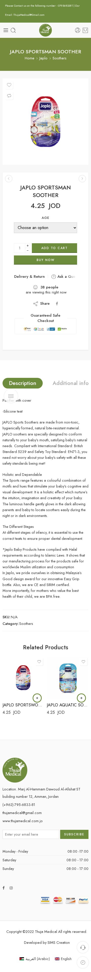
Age (46, 218)
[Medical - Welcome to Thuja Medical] (45, 30)
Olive (16, 683)
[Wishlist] (9, 85)
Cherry (16, 691)
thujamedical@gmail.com (22, 812)
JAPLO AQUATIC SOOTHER (67, 705)
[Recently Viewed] (82, 962)
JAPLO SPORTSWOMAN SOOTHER (23, 705)
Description (22, 383)
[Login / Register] (78, 30)
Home (29, 58)
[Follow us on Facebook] (4, 888)
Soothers (59, 58)
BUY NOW (46, 260)
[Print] (45, 121)
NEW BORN (16, 676)
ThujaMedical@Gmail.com (28, 15)
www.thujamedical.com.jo (23, 820)
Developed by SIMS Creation (47, 942)
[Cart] (85, 30)
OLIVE (60, 683)
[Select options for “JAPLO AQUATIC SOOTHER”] (81, 698)
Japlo (43, 58)
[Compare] (9, 96)
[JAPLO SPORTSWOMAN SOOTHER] (8, 178)
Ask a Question (69, 276)
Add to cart (54, 248)
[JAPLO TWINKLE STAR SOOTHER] (82, 178)
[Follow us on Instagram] (11, 888)
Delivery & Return (29, 276)
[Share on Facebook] (57, 303)
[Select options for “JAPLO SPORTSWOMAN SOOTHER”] (37, 698)
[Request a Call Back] (82, 947)
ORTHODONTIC (60, 676)
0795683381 (66, 6)
